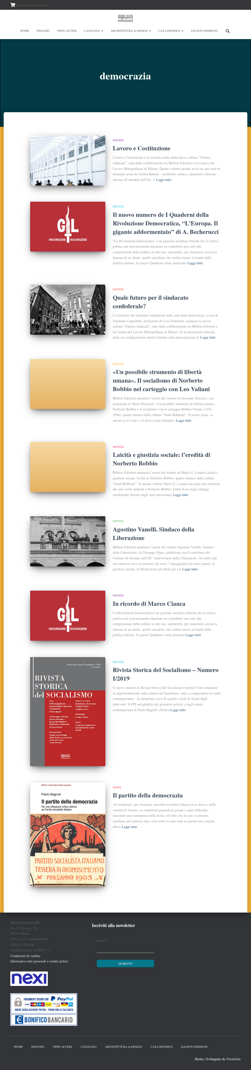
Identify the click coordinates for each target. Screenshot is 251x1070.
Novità (118, 140)
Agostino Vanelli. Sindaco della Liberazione (153, 533)
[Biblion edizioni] (125, 18)
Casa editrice (169, 31)
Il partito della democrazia (148, 795)
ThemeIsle (233, 1059)
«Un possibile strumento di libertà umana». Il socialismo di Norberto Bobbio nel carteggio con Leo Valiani (161, 380)
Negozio (43, 31)
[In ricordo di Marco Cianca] (67, 616)
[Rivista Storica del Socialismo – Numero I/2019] (67, 711)
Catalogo (92, 31)
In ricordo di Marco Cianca (149, 603)
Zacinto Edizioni (204, 31)
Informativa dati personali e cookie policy (39, 961)
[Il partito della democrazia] (67, 835)
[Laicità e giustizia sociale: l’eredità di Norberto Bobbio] (67, 467)
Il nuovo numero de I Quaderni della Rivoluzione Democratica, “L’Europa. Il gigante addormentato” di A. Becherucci (166, 223)
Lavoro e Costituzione (141, 148)
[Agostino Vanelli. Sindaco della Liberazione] (67, 541)
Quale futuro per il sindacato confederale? (150, 301)
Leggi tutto (163, 179)
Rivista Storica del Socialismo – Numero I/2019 (166, 674)
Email (102, 940)
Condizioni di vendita (25, 955)
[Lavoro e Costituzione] (67, 160)
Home (24, 31)
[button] (102, 31)
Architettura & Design (130, 31)
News (117, 787)
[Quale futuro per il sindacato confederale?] (67, 310)
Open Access (67, 31)
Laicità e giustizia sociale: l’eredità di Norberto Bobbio (161, 459)
